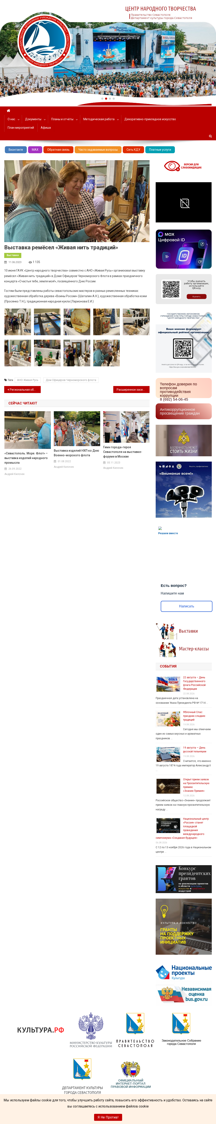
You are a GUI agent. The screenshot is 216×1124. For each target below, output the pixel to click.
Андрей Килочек (14, 474)
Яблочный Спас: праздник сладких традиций (194, 716)
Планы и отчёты (62, 119)
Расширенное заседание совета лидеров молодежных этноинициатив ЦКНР (133, 389)
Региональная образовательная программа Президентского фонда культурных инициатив (25, 389)
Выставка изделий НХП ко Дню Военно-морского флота (76, 453)
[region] (108, 49)
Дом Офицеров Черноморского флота (71, 380)
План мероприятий (21, 127)
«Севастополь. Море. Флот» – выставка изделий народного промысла (26, 458)
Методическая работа (99, 119)
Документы (33, 119)
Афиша (46, 127)
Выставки (13, 255)
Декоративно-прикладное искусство (150, 119)
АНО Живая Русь (27, 380)
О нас (11, 119)
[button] (102, 99)
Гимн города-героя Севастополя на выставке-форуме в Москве (122, 451)
